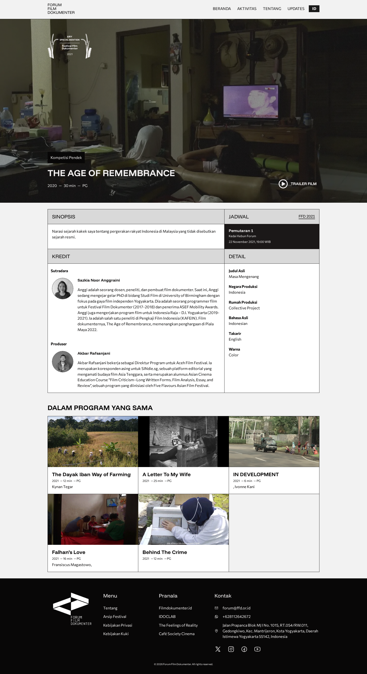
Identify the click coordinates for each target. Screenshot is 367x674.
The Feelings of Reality (178, 625)
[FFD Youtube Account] (257, 651)
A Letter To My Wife (167, 474)
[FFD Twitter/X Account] (218, 651)
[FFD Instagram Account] (231, 651)
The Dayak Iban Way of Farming (91, 474)
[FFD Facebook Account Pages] (244, 651)
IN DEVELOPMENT (256, 474)
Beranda (222, 8)
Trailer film (304, 183)
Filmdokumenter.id (175, 608)
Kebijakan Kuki (116, 633)
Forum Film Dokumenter (61, 8)
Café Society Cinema (177, 633)
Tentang (272, 8)
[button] (314, 8)
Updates (296, 8)
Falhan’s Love (68, 552)
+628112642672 (237, 616)
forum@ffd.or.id (236, 608)
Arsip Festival (114, 616)
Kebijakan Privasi (117, 625)
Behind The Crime (165, 552)
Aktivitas (247, 8)
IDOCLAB (167, 616)
